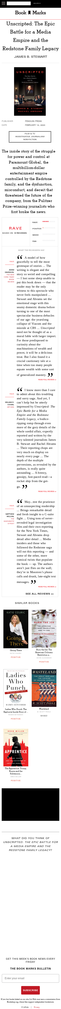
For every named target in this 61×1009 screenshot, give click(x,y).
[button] (30, 804)
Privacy (37, 1007)
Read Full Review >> (47, 379)
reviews (21, 233)
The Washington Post (9, 521)
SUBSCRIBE (30, 990)
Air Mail (10, 407)
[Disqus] (30, 899)
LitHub (25, 1007)
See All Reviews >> (40, 594)
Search (37, 3)
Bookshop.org (12, 1002)
